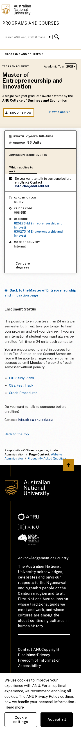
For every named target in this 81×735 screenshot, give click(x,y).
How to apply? (59, 112)
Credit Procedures (23, 393)
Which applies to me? (21, 169)
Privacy (43, 655)
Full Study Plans (21, 378)
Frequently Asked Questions (47, 458)
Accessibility (29, 666)
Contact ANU (29, 649)
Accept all (56, 719)
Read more (15, 707)
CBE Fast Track (21, 385)
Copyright (50, 649)
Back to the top (16, 434)
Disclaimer (27, 655)
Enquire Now (21, 112)
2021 (70, 66)
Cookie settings (20, 719)
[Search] (57, 37)
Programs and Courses (30, 23)
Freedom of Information (39, 660)
